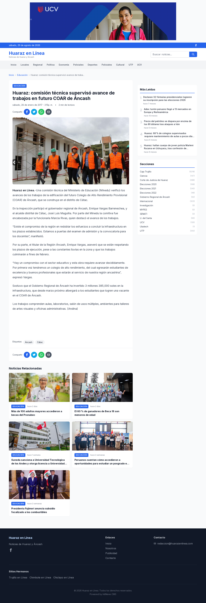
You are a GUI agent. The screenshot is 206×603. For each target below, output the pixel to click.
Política (51, 64)
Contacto (110, 558)
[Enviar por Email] (49, 112)
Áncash (28, 342)
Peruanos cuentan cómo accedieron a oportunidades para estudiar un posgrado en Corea (101, 461)
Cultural (120, 64)
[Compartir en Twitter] (34, 112)
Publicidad (111, 553)
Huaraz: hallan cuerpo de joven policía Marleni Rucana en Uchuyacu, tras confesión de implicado (168, 147)
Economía (64, 64)
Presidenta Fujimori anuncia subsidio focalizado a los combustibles (33, 510)
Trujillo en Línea (18, 577)
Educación (22, 75)
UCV (139, 64)
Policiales (78, 64)
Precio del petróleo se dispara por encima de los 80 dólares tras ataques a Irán (168, 122)
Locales (25, 64)
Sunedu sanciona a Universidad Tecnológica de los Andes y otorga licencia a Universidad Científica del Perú (38, 461)
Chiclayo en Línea (63, 577)
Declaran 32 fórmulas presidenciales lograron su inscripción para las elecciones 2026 (167, 98)
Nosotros (110, 548)
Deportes (92, 64)
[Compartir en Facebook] (27, 112)
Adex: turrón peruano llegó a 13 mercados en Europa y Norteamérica (167, 110)
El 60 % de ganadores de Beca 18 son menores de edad (96, 413)
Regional (38, 64)
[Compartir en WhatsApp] (41, 112)
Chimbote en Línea (40, 577)
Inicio (13, 64)
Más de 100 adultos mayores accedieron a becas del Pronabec (36, 413)
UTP (131, 64)
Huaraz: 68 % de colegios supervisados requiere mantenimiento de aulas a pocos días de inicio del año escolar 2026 (169, 135)
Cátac (40, 342)
